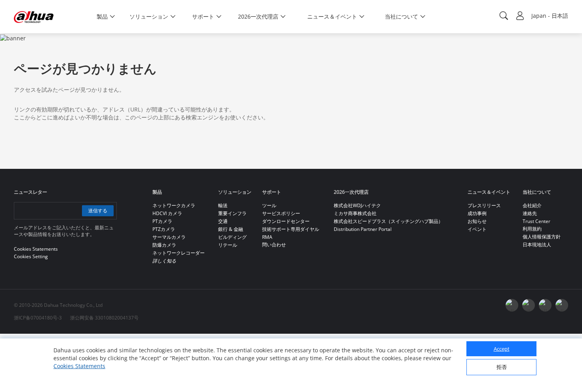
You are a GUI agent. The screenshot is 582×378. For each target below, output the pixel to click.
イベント (477, 229)
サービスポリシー (281, 213)
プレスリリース (484, 205)
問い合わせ (274, 244)
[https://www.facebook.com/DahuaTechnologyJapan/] (512, 305)
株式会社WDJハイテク (357, 205)
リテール (227, 245)
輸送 (223, 205)
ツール (269, 205)
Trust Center (536, 221)
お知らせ (477, 221)
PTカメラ (162, 221)
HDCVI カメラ (167, 213)
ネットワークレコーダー (178, 252)
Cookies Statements (79, 366)
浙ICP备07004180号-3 (38, 317)
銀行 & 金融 (230, 229)
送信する (97, 210)
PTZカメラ (163, 229)
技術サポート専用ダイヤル (290, 229)
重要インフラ (232, 213)
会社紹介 (532, 205)
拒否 (501, 366)
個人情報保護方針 (542, 236)
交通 (223, 221)
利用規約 (532, 228)
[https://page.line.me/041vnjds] (561, 305)
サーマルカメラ (169, 237)
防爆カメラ (164, 245)
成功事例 (477, 213)
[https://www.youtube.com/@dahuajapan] (528, 305)
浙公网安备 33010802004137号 (104, 317)
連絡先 (530, 213)
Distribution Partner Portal (363, 229)
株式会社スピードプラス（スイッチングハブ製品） (388, 221)
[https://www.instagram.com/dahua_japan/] (545, 305)
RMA (267, 237)
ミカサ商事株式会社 (355, 213)
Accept (502, 348)
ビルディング (232, 237)
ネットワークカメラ (173, 205)
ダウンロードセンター (286, 221)
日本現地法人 (537, 244)
